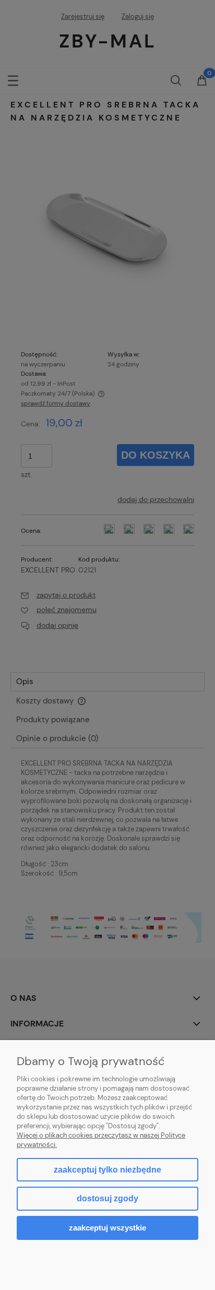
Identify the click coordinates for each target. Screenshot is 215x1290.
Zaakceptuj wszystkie (107, 1227)
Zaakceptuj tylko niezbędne (107, 1169)
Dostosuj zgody (107, 1198)
